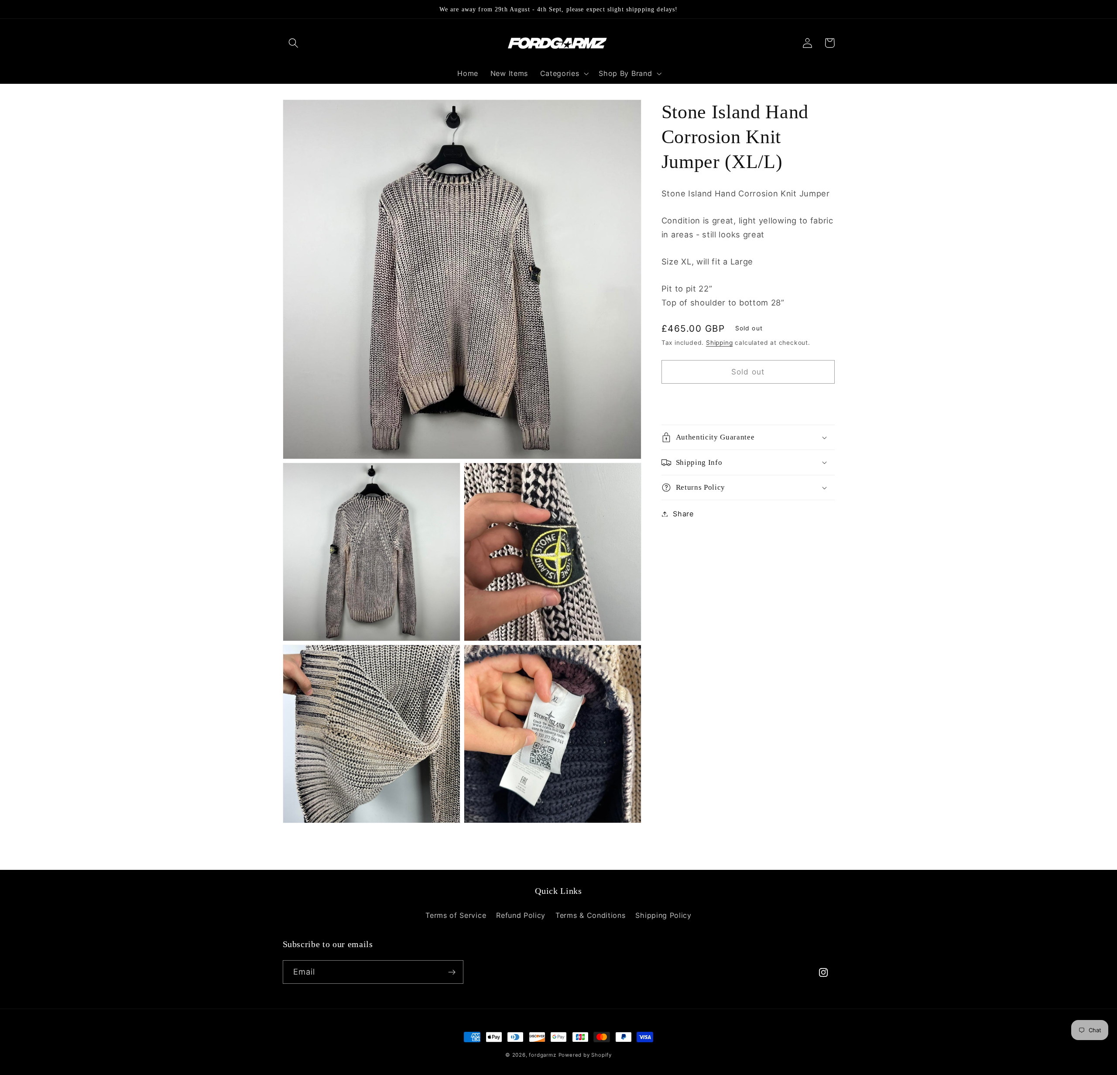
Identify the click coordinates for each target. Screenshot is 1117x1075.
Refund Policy (520, 915)
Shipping (719, 342)
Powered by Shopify (585, 1055)
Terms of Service (455, 915)
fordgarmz (542, 1055)
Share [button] (683, 513)
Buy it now (748, 400)
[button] (294, 43)
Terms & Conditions (590, 915)
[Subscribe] (452, 972)
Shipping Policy (663, 915)
